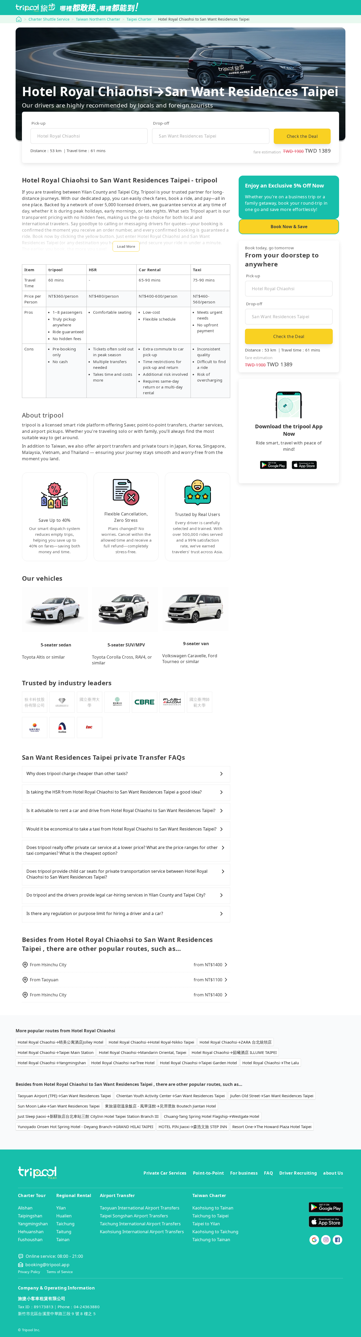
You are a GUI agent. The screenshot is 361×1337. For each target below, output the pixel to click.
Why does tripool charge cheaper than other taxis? (77, 773)
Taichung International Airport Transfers (140, 1224)
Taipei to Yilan (206, 1224)
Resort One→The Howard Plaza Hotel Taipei (272, 1126)
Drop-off (161, 123)
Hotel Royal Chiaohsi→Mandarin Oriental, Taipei (142, 1052)
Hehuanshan (31, 1232)
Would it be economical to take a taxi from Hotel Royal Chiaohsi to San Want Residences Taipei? (121, 829)
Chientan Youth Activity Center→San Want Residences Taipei (170, 1095)
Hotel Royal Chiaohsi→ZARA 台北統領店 (236, 1042)
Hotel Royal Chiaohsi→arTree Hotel (123, 1062)
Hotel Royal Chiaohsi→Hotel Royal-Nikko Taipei (151, 1042)
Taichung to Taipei (210, 1216)
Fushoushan (30, 1239)
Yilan (61, 1208)
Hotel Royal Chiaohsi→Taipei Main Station (56, 1052)
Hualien (64, 1216)
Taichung (65, 1224)
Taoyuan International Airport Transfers (139, 1208)
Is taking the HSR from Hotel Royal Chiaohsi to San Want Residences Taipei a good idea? (114, 792)
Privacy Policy (29, 1272)
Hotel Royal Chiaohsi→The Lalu (270, 1062)
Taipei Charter (139, 19)
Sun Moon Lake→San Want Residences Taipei (59, 1106)
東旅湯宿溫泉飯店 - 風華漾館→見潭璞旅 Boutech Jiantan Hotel (160, 1106)
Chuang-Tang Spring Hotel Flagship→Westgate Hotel (211, 1116)
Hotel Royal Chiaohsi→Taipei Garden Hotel (198, 1062)
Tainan (63, 1239)
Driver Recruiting (298, 1173)
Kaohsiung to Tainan (212, 1208)
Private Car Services (165, 1173)
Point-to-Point (208, 1173)
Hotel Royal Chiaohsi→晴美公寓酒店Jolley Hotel (60, 1042)
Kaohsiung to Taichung (215, 1232)
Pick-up (38, 123)
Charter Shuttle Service (49, 19)
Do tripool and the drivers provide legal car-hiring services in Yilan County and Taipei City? (115, 895)
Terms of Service (60, 1272)
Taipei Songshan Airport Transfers (134, 1216)
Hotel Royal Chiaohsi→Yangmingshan (52, 1062)
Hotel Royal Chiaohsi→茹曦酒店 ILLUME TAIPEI (234, 1052)
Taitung (63, 1232)
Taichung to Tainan (211, 1239)
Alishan (25, 1208)
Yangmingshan (33, 1224)
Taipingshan (30, 1216)
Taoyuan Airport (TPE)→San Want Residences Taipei (64, 1095)
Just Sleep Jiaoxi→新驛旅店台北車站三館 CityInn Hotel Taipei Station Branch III (88, 1116)
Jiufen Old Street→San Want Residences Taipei (271, 1095)
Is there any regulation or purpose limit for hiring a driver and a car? (94, 913)
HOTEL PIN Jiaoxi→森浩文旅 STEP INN (193, 1126)
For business (244, 1173)
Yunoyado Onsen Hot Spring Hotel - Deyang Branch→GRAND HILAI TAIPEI (85, 1126)
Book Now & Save (289, 226)
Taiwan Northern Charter (98, 19)
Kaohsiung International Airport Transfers (142, 1232)
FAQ (268, 1173)
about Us (333, 1173)
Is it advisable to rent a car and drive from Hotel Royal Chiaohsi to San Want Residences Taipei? (120, 810)
